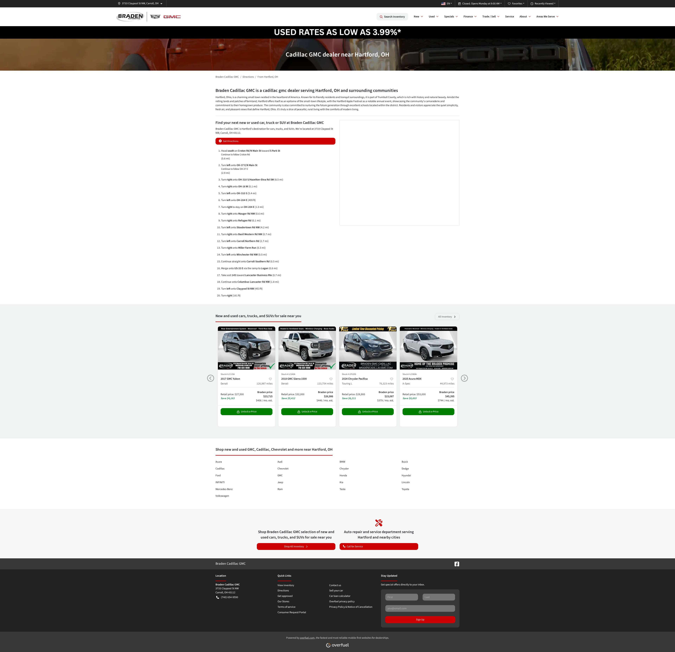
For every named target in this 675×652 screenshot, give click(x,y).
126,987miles (264, 383)
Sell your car (336, 590)
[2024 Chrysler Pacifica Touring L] (368, 347)
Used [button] (432, 16)
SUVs (291, 129)
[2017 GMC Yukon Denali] (246, 347)
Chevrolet (283, 469)
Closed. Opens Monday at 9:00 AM (481, 3)
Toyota (405, 489)
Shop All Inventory (294, 546)
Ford (218, 475)
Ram (280, 489)
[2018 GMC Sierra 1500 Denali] (307, 347)
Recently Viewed (544, 3)
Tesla (342, 489)
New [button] (416, 16)
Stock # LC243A (288, 374)
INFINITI (220, 482)
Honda (343, 475)
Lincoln (406, 482)
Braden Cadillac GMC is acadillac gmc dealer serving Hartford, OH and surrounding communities (307, 90)
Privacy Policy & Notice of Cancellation (350, 607)
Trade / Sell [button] (489, 16)
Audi (280, 462)
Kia (341, 482)
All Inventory (445, 317)
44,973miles (447, 383)
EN (448, 3)
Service (509, 16)
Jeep (280, 482)
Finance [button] (468, 16)
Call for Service (355, 546)
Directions (283, 590)
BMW (342, 462)
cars (272, 129)
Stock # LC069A (410, 374)
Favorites (517, 3)
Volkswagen (222, 496)
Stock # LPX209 (349, 374)
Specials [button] (449, 16)
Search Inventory (394, 17)
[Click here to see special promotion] (337, 32)
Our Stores (283, 601)
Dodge (405, 469)
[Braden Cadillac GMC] (148, 16)
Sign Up (420, 619)
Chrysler (344, 469)
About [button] (523, 16)
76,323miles (386, 383)
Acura (219, 462)
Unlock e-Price (248, 411)
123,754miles (325, 383)
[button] (141, 3)
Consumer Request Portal (292, 612)
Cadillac (220, 469)
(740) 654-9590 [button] (229, 597)
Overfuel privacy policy (342, 601)
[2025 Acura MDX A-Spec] (428, 347)
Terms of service (286, 607)
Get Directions (230, 141)
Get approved (285, 596)
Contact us (335, 585)
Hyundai (406, 475)
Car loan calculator (339, 596)
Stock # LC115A (228, 374)
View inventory (286, 585)
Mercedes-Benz (224, 489)
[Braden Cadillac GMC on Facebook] (455, 563)
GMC (280, 475)
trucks (279, 129)
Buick (405, 462)
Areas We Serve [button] (545, 16)
